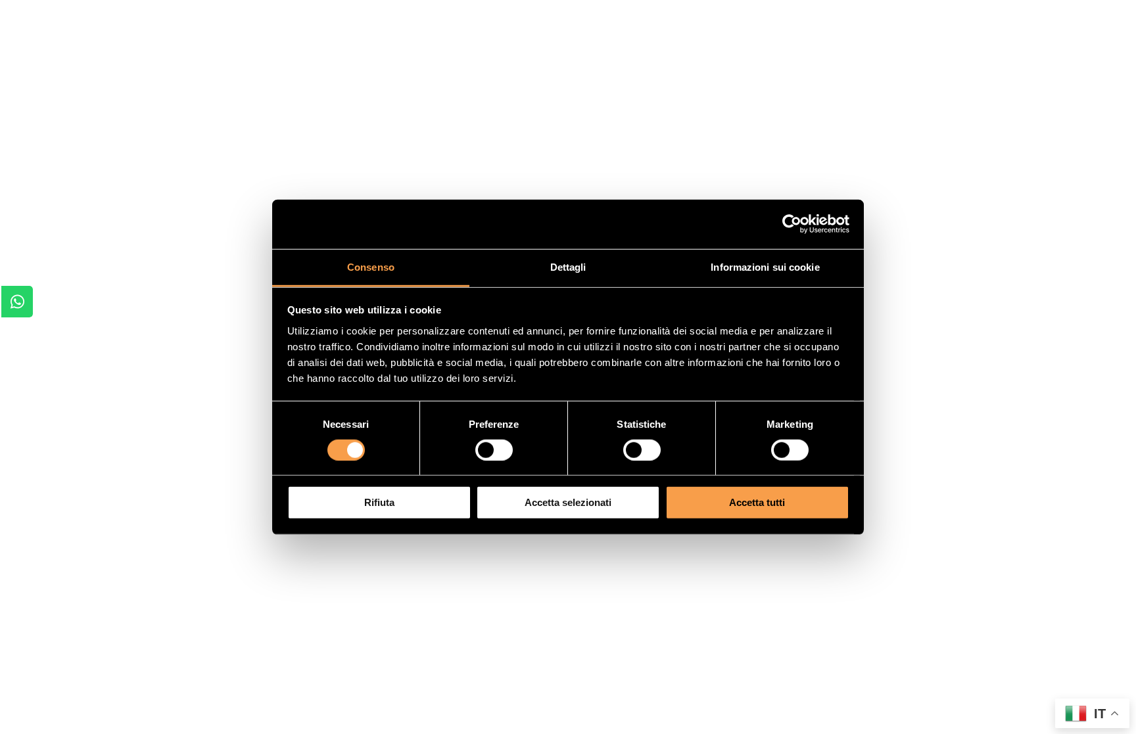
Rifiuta (379, 502)
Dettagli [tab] (568, 266)
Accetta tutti (757, 502)
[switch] (494, 450)
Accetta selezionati (568, 502)
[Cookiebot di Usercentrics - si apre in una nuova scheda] (791, 224)
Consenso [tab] (370, 266)
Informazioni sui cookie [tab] (765, 266)
